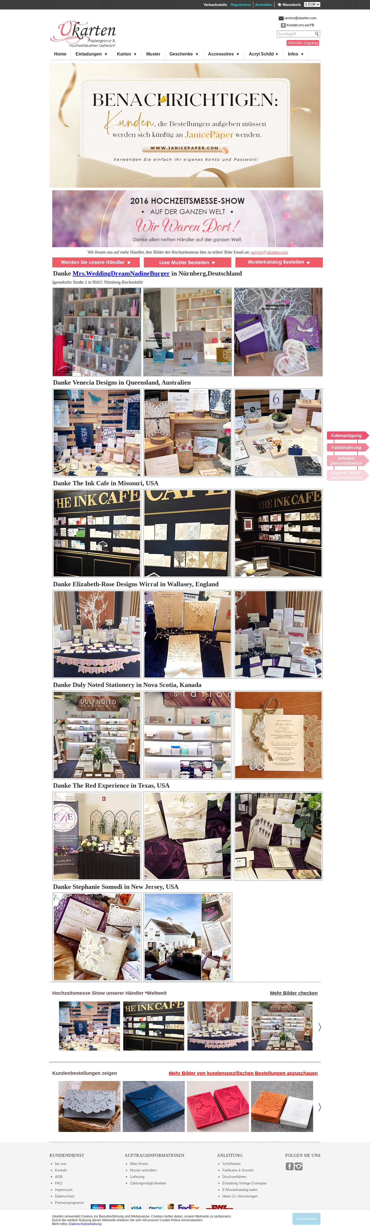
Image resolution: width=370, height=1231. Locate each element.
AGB (59, 1177)
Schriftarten (231, 1164)
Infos (296, 54)
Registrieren (241, 5)
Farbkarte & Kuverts (238, 1170)
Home (60, 54)
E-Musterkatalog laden (240, 1190)
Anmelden (263, 5)
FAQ (58, 1183)
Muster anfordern (143, 1170)
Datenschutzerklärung (85, 1224)
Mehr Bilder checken (294, 993)
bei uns (60, 1164)
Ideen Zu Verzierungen (240, 1196)
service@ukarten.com (269, 252)
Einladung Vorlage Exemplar (244, 1183)
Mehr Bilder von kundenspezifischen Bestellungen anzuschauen (243, 1073)
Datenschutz (65, 1196)
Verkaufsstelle (215, 5)
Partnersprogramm (69, 1203)
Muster (153, 54)
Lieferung (137, 1177)
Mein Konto (139, 1164)
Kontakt (61, 1170)
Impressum (64, 1190)
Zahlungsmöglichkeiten (148, 1183)
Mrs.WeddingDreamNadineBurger (121, 273)
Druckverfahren (234, 1177)
